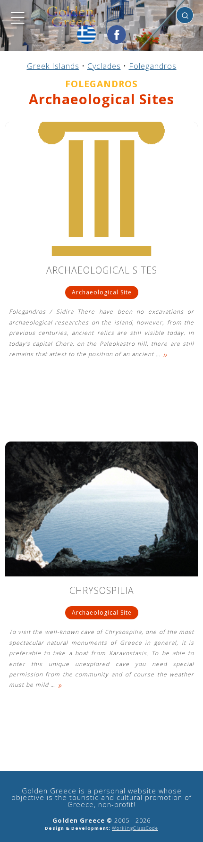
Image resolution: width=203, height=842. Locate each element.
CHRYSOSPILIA (101, 591)
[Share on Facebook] (116, 34)
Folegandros (153, 66)
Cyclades (104, 66)
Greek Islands (53, 66)
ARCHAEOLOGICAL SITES (101, 271)
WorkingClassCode (135, 828)
